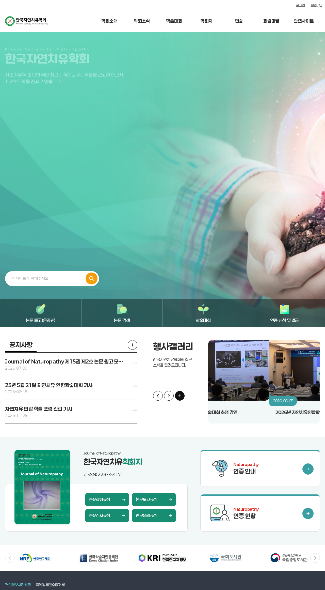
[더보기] (132, 345)
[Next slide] (169, 396)
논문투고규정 (146, 499)
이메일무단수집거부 (50, 584)
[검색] (92, 278)
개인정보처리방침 (18, 584)
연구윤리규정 (146, 515)
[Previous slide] (158, 396)
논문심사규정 (99, 515)
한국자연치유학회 (38, 21)
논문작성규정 (99, 499)
